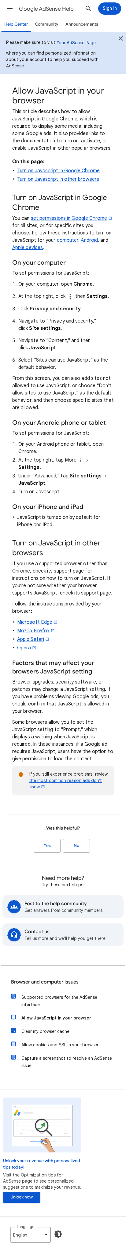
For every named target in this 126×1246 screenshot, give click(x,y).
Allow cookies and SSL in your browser (59, 1045)
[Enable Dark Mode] (58, 1234)
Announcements (81, 24)
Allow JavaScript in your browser (56, 1018)
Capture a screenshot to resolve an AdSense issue (66, 1061)
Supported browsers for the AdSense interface (59, 1000)
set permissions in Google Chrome (69, 218)
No (76, 845)
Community (46, 24)
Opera (24, 648)
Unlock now (21, 1197)
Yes (47, 845)
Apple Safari (30, 639)
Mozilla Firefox (33, 631)
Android (89, 240)
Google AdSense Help (46, 8)
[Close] (120, 39)
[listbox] (30, 1235)
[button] (9, 8)
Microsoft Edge (34, 622)
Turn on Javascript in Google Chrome (58, 171)
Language (25, 1226)
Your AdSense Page (76, 42)
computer (68, 240)
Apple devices (27, 248)
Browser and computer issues (45, 982)
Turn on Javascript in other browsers (58, 179)
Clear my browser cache (45, 1031)
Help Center (16, 24)
